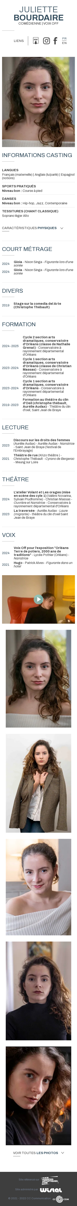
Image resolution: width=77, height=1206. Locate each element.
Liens (19, 41)
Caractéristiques (29, 228)
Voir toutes (35, 1153)
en (64, 43)
